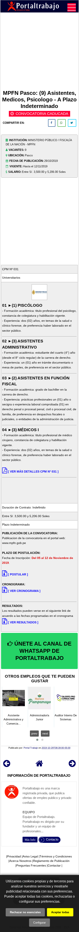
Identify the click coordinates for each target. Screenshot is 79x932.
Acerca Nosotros (20, 861)
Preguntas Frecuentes (31, 865)
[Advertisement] (39, 52)
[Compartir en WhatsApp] (62, 123)
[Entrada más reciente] (6, 765)
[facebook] (51, 123)
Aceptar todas (60, 912)
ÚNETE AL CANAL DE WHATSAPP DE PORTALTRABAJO (42, 650)
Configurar (39, 922)
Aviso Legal (30, 856)
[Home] (39, 765)
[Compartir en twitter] (72, 123)
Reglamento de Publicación (51, 861)
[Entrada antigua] (72, 765)
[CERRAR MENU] (71, 7)
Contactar (54, 865)
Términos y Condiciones (56, 856)
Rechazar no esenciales (25, 912)
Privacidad (14, 856)
